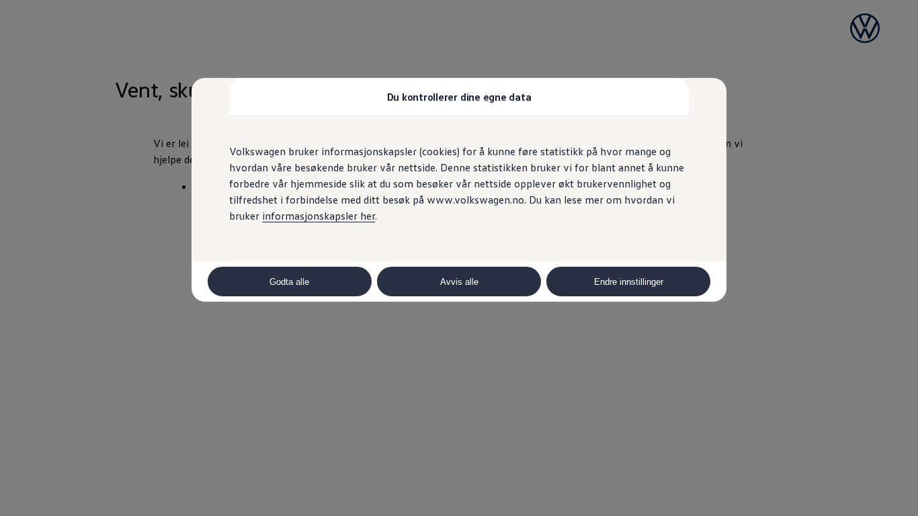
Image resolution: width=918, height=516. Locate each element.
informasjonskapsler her (318, 215)
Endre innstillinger (628, 282)
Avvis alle (459, 282)
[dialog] (459, 258)
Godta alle (289, 282)
